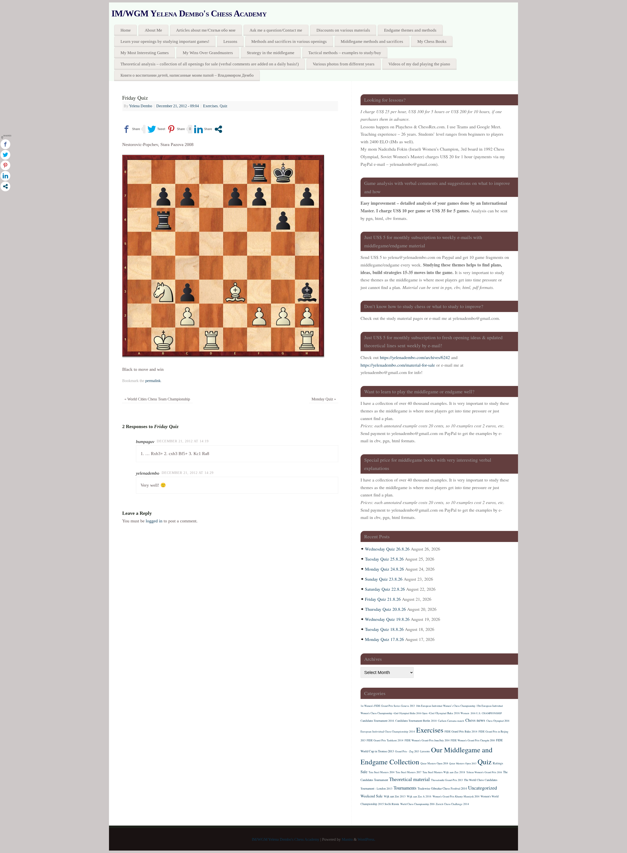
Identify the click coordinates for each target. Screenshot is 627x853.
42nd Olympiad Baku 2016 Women (449, 713)
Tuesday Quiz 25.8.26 (384, 559)
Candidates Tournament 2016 (377, 720)
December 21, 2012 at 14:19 (183, 441)
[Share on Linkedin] (203, 129)
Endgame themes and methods (410, 30)
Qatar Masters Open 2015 (462, 763)
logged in (154, 520)
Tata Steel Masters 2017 (408, 772)
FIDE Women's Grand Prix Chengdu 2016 (473, 740)
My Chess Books (431, 41)
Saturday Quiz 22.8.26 (385, 589)
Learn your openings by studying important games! (165, 41)
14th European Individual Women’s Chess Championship (445, 706)
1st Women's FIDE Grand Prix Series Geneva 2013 (388, 706)
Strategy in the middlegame (270, 52)
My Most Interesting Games (145, 52)
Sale (364, 771)
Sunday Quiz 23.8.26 (383, 579)
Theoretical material (409, 779)
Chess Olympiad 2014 (497, 720)
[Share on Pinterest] (176, 129)
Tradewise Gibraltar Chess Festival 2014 (442, 788)
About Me (153, 30)
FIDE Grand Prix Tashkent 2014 (385, 740)
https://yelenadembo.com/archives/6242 (415, 357)
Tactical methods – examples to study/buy (344, 52)
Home (126, 30)
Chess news (475, 720)
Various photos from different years (343, 64)
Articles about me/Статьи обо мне (206, 30)
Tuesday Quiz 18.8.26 (384, 629)
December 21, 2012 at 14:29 (188, 473)
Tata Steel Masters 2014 (381, 772)
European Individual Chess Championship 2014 (388, 731)
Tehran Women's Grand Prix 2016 (484, 772)
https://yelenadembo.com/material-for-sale (398, 365)
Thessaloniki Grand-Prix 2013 (447, 780)
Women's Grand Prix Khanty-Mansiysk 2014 (456, 796)
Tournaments (405, 788)
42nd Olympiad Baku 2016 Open (410, 713)
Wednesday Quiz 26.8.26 (387, 549)
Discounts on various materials (343, 30)
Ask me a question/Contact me (276, 30)
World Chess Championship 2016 (417, 804)
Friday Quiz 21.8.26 (383, 599)
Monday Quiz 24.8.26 (384, 569)
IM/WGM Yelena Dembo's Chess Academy (188, 13)
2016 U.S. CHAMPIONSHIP (486, 713)
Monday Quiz (324, 399)
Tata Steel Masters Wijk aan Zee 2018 (443, 772)
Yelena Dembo (140, 106)
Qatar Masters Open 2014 (434, 763)
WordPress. (366, 839)
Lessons (230, 41)
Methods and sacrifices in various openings (289, 41)
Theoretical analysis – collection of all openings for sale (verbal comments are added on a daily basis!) (210, 64)
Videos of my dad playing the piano (419, 64)
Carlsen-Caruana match (451, 720)
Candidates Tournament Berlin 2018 (416, 720)
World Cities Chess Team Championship (157, 399)
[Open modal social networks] (218, 129)
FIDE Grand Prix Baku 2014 (461, 731)
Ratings (498, 763)
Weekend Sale (372, 795)
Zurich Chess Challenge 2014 (452, 804)
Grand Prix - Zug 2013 (407, 751)
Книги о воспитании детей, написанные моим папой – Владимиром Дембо (187, 75)
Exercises (210, 106)
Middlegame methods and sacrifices (372, 41)
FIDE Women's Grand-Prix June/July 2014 (427, 740)
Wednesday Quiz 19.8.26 (387, 619)
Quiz (223, 106)
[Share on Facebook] (131, 129)
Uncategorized (482, 787)
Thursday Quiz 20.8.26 (385, 609)
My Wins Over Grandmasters (208, 52)
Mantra (347, 839)
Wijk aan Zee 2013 (395, 796)
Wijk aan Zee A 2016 (419, 796)
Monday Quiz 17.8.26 (384, 639)
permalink (153, 381)
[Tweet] (156, 129)
